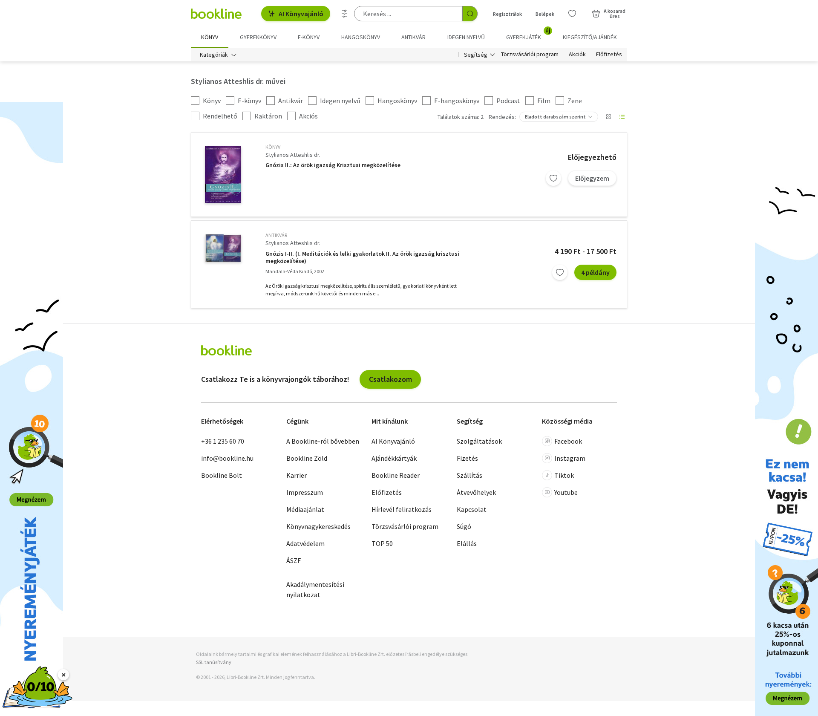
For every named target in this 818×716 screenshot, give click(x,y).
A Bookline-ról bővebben (322, 441)
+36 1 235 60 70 (222, 441)
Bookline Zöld (306, 458)
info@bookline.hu (227, 458)
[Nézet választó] (608, 117)
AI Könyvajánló (301, 13)
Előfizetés (609, 54)
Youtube (566, 492)
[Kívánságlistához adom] (553, 178)
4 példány (595, 272)
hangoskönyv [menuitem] (360, 37)
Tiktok (564, 475)
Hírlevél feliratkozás (402, 509)
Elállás (467, 543)
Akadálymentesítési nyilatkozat (315, 589)
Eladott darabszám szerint (555, 116)
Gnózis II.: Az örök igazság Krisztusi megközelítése (332, 165)
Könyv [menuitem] (209, 37)
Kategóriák (214, 54)
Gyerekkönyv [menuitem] (258, 37)
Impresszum (304, 492)
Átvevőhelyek (476, 492)
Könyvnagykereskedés (318, 526)
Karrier (296, 475)
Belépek (545, 14)
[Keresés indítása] (470, 13)
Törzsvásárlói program (530, 54)
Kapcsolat (472, 509)
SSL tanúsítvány (213, 662)
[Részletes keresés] (344, 13)
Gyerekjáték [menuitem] (528, 34)
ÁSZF (293, 560)
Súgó (464, 526)
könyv (272, 147)
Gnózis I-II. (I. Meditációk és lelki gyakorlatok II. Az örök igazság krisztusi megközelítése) (362, 257)
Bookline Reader (396, 475)
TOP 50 (382, 543)
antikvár (276, 235)
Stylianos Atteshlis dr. (292, 155)
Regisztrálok (507, 14)
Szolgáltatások (479, 441)
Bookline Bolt (221, 475)
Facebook (568, 441)
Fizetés (467, 458)
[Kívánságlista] (572, 13)
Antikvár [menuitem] (413, 37)
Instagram (569, 458)
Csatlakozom (390, 379)
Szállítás (469, 475)
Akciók (577, 54)
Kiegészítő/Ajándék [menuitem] (590, 37)
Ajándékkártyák (394, 458)
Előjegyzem (592, 178)
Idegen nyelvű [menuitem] (466, 37)
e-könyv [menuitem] (309, 37)
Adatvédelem (305, 543)
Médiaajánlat (305, 509)
